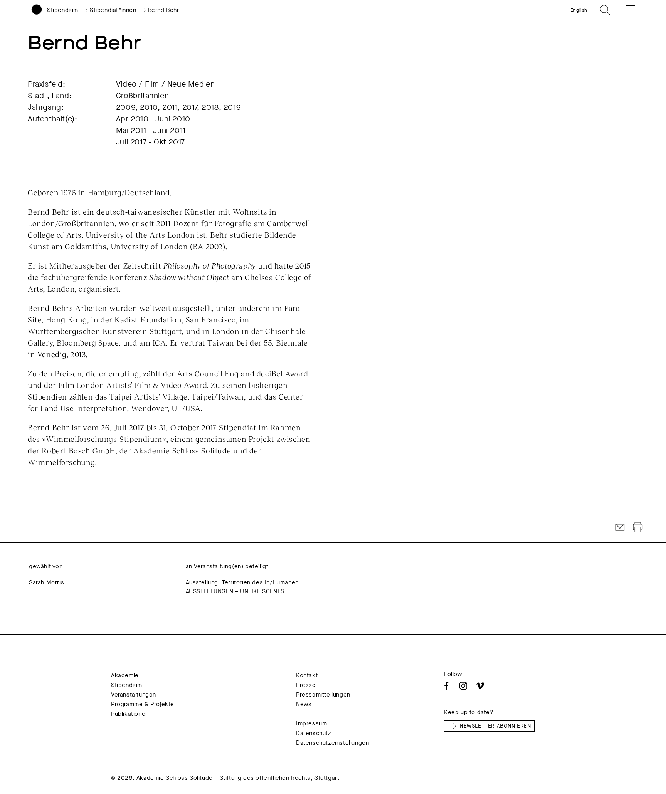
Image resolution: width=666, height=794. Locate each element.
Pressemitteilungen (323, 694)
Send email (620, 527)
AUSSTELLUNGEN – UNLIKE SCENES (235, 591)
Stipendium (62, 10)
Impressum (311, 723)
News (303, 704)
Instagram (463, 686)
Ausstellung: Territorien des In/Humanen (242, 582)
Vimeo (480, 686)
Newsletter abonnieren (495, 726)
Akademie (125, 675)
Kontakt (307, 675)
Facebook (446, 686)
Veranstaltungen (133, 694)
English (578, 10)
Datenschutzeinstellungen (332, 743)
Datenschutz (313, 733)
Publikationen (130, 714)
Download (638, 527)
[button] (625, 10)
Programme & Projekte (142, 704)
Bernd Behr (163, 10)
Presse (306, 685)
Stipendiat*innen (113, 10)
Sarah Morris (46, 582)
